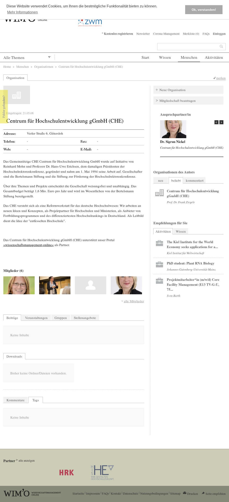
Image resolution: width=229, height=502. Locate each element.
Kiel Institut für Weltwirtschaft (185, 253)
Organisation (15, 77)
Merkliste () (191, 33)
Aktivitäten (214, 57)
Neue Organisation (172, 89)
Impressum (93, 493)
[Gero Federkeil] (90, 285)
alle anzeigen (27, 460)
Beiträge (12, 317)
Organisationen (43, 66)
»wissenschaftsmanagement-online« (28, 244)
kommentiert (195, 180)
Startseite (78, 493)
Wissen (165, 57)
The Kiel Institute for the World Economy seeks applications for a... (192, 244)
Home (7, 66)
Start (145, 57)
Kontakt (116, 493)
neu (160, 180)
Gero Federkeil (171, 141)
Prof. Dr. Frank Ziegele (181, 202)
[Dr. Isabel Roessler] (19, 285)
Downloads (14, 356)
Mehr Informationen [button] (22, 12)
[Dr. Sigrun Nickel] (126, 285)
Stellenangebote (85, 317)
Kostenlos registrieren (118, 33)
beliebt (176, 180)
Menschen (189, 57)
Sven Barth (173, 295)
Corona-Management (166, 33)
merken (221, 78)
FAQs (206, 33)
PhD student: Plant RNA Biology (190, 263)
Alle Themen (13, 57)
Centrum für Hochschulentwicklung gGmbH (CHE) (191, 147)
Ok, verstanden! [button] (204, 9)
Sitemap (175, 493)
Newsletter (143, 33)
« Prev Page (216, 122)
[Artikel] (173, 129)
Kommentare (15, 400)
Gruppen (61, 317)
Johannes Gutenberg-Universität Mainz (191, 269)
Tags (35, 400)
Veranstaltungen (36, 317)
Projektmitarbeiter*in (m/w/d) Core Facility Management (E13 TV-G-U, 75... (193, 284)
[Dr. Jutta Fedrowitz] (54, 285)
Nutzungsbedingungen (154, 493)
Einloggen (219, 33)
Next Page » (221, 122)
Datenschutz (130, 493)
